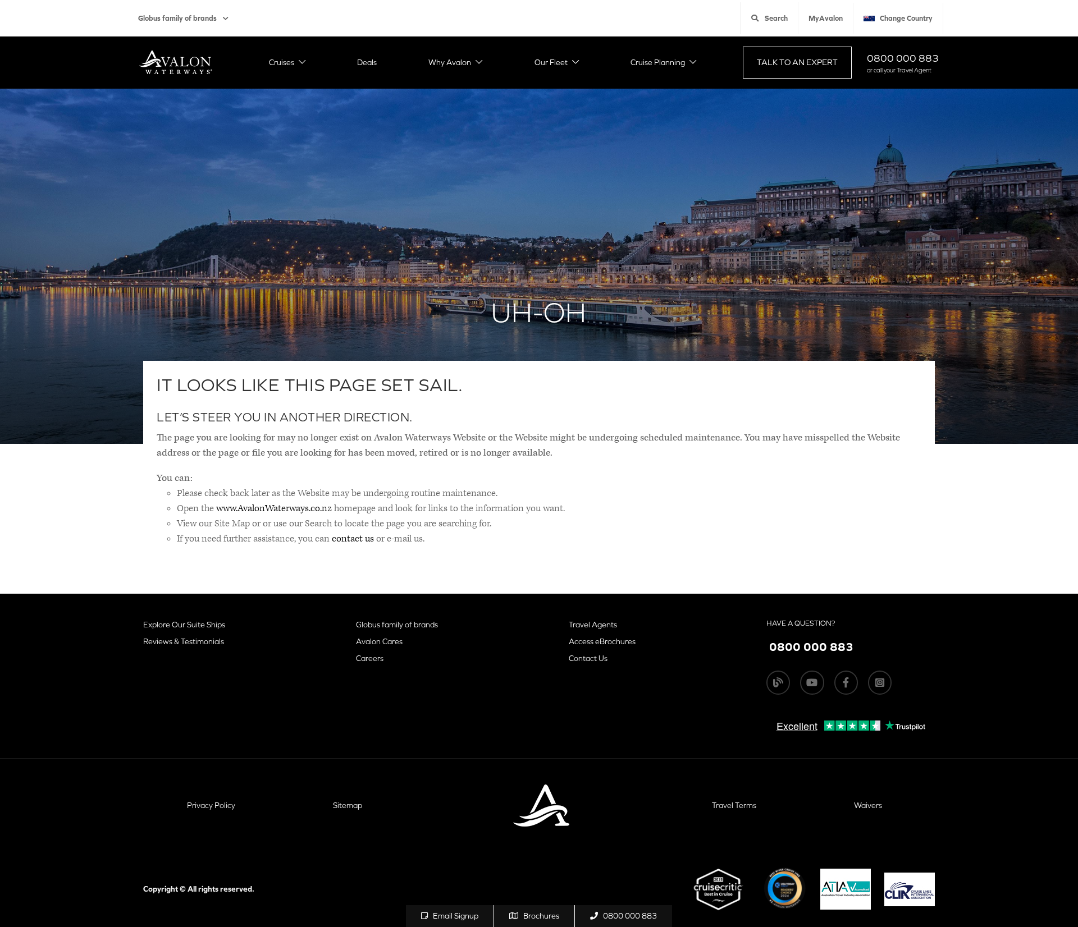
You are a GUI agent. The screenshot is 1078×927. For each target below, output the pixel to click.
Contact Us (588, 658)
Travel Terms (734, 805)
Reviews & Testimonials (183, 641)
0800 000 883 (903, 58)
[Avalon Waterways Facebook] (846, 682)
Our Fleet (551, 62)
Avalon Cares (379, 641)
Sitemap (347, 805)
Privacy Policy (211, 805)
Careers (369, 658)
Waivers (868, 805)
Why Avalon (449, 62)
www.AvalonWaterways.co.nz (274, 508)
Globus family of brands (177, 18)
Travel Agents (593, 624)
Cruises (281, 62)
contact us (353, 539)
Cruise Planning (658, 62)
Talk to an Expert (797, 62)
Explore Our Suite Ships (184, 624)
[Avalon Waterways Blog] (778, 682)
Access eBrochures (602, 641)
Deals (367, 62)
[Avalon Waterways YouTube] (812, 682)
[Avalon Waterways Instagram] (880, 682)
